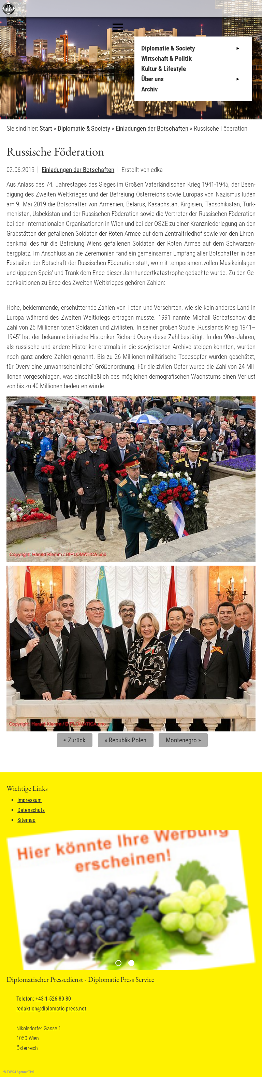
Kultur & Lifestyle (163, 69)
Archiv (149, 89)
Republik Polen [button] (125, 740)
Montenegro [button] (183, 740)
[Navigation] (118, 27)
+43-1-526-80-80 (53, 998)
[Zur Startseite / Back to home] (7, 13)
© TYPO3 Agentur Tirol (18, 1072)
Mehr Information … (69, 103)
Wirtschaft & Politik (166, 58)
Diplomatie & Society (168, 48)
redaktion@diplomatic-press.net (51, 1008)
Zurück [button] (73, 740)
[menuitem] (195, 48)
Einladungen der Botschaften (78, 170)
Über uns (152, 79)
